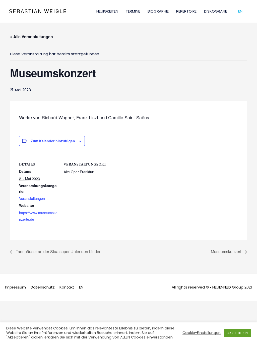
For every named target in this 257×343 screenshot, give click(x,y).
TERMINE (133, 11)
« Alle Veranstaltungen (31, 36)
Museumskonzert (226, 251)
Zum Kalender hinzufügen (53, 140)
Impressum (15, 287)
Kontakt (66, 287)
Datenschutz (43, 287)
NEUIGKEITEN (107, 11)
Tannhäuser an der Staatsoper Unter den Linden (58, 251)
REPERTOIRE (186, 11)
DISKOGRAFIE (215, 11)
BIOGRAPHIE (158, 11)
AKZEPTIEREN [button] (237, 332)
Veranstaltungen (32, 198)
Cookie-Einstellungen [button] (201, 332)
